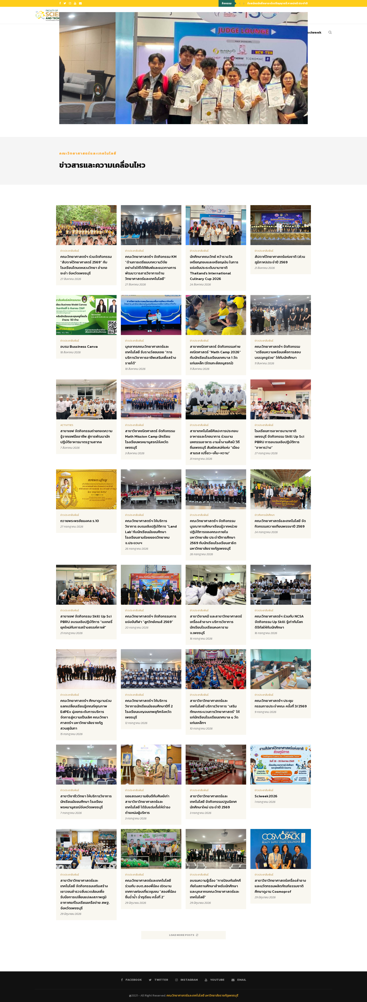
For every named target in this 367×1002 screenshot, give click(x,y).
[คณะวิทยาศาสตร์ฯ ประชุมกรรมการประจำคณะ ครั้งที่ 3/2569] (280, 683)
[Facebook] (60, 3)
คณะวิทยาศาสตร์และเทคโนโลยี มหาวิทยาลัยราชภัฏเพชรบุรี (202, 995)
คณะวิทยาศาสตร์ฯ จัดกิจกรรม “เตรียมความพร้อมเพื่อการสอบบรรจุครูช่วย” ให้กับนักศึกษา (278, 352)
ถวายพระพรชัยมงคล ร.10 (79, 521)
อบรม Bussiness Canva (79, 346)
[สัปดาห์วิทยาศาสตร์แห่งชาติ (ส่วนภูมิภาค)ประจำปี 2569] (280, 239)
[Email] (80, 3)
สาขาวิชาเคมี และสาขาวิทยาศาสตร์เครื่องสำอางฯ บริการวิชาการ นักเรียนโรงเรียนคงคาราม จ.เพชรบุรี (216, 624)
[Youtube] (75, 3)
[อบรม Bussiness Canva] (86, 327)
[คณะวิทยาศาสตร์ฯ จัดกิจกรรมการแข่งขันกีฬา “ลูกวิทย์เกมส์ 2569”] (151, 599)
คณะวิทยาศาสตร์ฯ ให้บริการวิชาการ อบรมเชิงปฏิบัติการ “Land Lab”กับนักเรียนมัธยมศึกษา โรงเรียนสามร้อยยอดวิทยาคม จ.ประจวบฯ (151, 532)
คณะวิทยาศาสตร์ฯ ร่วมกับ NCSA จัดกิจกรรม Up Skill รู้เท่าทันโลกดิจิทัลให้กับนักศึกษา (279, 621)
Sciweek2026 (266, 796)
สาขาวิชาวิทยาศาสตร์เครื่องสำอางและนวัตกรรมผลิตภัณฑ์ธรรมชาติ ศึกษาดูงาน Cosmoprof (280, 886)
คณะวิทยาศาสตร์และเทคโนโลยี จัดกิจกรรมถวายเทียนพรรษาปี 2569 (280, 523)
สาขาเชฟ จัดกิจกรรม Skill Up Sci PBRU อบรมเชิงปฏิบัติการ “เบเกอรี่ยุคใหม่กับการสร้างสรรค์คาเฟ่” (86, 621)
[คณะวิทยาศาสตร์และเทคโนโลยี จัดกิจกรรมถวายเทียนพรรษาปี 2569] (280, 503)
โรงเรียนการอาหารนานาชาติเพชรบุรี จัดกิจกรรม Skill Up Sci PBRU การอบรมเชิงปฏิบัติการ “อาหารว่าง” (279, 439)
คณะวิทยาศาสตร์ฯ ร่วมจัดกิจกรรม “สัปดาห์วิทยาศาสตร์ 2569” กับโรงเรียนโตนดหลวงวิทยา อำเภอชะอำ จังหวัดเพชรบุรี (86, 265)
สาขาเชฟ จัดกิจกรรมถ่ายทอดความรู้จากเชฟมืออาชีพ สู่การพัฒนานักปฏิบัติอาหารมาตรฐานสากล (86, 436)
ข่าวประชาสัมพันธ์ (69, 250)
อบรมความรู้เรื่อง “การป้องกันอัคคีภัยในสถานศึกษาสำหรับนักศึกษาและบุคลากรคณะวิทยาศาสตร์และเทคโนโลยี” (215, 889)
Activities (66, 425)
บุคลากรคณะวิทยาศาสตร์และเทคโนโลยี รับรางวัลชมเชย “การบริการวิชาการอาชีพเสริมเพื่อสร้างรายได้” (150, 355)
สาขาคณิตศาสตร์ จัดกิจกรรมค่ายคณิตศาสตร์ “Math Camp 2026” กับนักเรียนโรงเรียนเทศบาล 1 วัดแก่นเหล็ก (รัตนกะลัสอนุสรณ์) (215, 355)
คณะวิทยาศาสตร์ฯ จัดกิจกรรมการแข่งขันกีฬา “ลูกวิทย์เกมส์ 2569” (150, 618)
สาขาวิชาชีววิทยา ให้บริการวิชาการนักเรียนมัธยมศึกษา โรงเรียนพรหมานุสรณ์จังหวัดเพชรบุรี (86, 801)
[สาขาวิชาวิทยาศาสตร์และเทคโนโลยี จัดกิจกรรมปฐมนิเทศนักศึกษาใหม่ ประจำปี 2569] (216, 782)
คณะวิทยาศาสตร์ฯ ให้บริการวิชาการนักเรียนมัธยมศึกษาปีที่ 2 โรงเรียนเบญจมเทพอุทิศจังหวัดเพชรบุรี (149, 709)
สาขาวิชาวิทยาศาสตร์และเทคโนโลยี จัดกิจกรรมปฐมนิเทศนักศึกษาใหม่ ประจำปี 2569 (213, 801)
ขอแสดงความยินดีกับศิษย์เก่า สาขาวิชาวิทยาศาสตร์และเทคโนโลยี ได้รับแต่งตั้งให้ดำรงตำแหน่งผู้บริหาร (147, 804)
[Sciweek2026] (280, 776)
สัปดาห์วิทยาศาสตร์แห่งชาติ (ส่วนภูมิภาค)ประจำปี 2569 (280, 259)
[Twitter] (65, 3)
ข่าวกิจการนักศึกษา (265, 515)
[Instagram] (70, 3)
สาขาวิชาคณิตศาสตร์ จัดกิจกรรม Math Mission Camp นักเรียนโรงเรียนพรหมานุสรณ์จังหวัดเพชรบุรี (150, 439)
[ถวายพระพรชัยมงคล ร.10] (86, 501)
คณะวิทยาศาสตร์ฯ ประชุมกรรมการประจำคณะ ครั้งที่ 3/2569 (281, 703)
